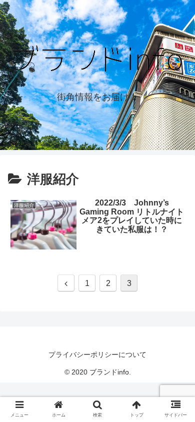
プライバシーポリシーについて (97, 354)
